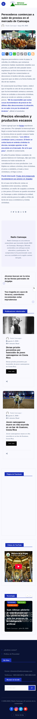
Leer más (11, 371)
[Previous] (27, 595)
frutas (21, 126)
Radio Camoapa (11, 26)
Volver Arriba (19, 715)
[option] (19, 616)
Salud (20, 608)
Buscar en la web (13, 680)
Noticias (11, 608)
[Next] (30, 595)
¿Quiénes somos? (10, 650)
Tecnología (12, 611)
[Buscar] (31, 688)
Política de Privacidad (11, 654)
